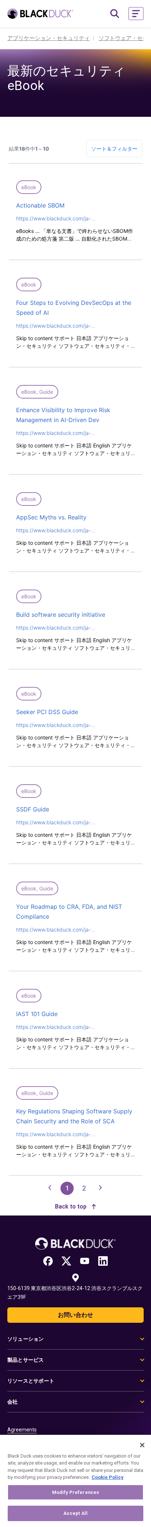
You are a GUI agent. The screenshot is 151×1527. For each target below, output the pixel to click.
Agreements (22, 1430)
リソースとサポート (30, 1381)
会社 (12, 1402)
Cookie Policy (108, 1477)
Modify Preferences (75, 1492)
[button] (136, 13)
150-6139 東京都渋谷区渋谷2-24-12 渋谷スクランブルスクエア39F (75, 1292)
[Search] (114, 13)
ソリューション (25, 1339)
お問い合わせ (75, 1314)
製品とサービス (25, 1360)
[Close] (142, 1445)
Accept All (75, 1513)
